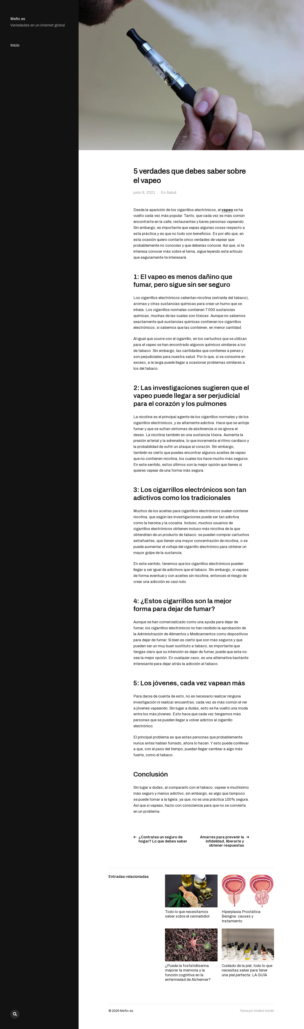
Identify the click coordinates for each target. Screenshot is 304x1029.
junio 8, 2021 (144, 192)
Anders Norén (264, 1010)
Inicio (14, 45)
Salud (171, 192)
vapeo (227, 210)
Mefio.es (17, 19)
